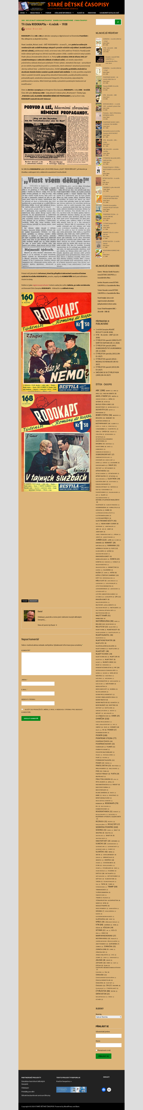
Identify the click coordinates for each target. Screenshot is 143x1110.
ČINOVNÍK (116, 985)
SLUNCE (111, 849)
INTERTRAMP (100, 526)
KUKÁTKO (99, 570)
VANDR (99, 903)
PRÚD (99, 771)
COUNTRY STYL (113, 429)
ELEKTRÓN (114, 479)
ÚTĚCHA (99, 965)
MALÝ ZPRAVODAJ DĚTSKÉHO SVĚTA (106, 610)
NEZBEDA (114, 689)
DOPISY (99, 462)
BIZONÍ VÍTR (102, 410)
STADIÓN (99, 863)
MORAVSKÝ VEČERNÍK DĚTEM (105, 667)
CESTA (98, 426)
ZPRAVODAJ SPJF (101, 952)
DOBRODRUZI (100, 449)
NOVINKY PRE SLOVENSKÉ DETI (105, 694)
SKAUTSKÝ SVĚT (103, 841)
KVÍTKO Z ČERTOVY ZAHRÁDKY (107, 575)
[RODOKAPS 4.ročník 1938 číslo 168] (56, 443)
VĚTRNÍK (100, 930)
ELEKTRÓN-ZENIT (102, 481)
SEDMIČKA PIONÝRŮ (107, 827)
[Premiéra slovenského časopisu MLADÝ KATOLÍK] (99, 208)
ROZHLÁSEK (113, 814)
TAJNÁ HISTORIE (110, 879)
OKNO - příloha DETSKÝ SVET (104, 724)
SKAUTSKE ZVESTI (101, 838)
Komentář (26, 650)
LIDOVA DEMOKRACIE (102, 589)
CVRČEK (105, 431)
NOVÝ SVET (100, 708)
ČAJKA (107, 965)
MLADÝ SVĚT (102, 651)
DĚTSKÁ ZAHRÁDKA (101, 473)
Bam (77, 1106)
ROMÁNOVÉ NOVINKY (102, 809)
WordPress (68, 1106)
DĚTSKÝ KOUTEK (102, 476)
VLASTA (99, 914)
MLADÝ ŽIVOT (110, 659)
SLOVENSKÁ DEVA (112, 844)
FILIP (98, 489)
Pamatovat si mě (104, 1050)
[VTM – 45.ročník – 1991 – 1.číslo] (99, 143)
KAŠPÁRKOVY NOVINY (103, 548)
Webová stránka (28, 699)
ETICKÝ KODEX (113, 481)
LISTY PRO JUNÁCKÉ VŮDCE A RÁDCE (107, 594)
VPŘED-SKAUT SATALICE (112, 922)
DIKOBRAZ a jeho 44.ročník (111, 187)
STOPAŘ (99, 868)
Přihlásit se (103, 1056)
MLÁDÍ (99, 665)
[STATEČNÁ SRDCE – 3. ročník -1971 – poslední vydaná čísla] (98, 107)
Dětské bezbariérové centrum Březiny (35, 1095)
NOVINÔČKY (114, 702)
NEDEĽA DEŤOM (101, 686)
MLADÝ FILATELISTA (114, 632)
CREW (98, 431)
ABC (100, 390)
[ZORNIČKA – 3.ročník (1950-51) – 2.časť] (99, 42)
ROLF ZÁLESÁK (106, 806)
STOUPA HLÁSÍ (108, 868)
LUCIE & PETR (109, 597)
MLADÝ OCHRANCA (102, 648)
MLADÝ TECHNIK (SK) (102, 657)
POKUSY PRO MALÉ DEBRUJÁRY (105, 752)
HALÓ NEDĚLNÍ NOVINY (102, 497)
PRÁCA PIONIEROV (102, 768)
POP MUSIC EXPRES (109, 755)
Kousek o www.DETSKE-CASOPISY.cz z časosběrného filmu (113, 59)
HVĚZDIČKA (100, 510)
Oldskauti (25, 1088)
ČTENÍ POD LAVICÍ (112, 988)
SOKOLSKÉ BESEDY (109, 854)
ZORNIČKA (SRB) (102, 949)
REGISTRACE (35, 13)
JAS (104, 529)
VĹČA (114, 930)
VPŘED (100, 922)
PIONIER (111, 730)
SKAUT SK (110, 835)
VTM (99, 924)
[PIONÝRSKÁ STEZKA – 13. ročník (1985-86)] (99, 217)
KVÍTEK (113, 573)
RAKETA (113, 792)
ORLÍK (106, 727)
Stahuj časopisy (80, 20)
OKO (115, 724)
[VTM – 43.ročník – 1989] (99, 98)
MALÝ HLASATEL (115, 607)
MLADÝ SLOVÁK (114, 648)
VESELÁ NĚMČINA (110, 911)
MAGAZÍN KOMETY (102, 599)
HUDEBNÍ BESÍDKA (102, 507)
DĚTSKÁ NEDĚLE (102, 471)
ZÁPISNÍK (101, 963)
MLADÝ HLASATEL (104, 635)
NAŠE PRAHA (109, 676)
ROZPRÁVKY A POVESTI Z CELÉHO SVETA (108, 818)
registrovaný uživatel (41, 285)
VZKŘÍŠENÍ (108, 925)
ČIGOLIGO (100, 985)
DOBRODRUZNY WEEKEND (103, 452)
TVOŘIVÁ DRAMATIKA (103, 892)
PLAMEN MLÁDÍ (101, 747)
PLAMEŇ (111, 747)
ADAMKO (109, 390)
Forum (48, 13)
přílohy (111, 782)
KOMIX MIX (108, 562)
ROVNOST (116, 811)
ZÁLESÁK (100, 960)
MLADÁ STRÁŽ (113, 627)
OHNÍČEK (102, 718)
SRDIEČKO (100, 860)
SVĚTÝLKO (100, 879)
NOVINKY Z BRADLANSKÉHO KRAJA (107, 697)
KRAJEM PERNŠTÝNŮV (102, 564)
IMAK (98, 523)
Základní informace (63, 13)
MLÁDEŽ (99, 662)
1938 (23, 20)
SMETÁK (99, 854)
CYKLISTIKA (100, 434)
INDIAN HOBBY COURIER (109, 524)
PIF (104, 730)
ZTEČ (113, 955)
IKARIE (108, 510)
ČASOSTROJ (100, 972)
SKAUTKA (109, 833)
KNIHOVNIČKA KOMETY (104, 556)
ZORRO (112, 949)
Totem (100, 290)
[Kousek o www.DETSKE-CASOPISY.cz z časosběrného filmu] (100, 59)
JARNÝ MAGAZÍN (110, 526)
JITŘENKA (117, 534)
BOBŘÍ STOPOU (104, 415)
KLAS (114, 548)
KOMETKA (100, 562)
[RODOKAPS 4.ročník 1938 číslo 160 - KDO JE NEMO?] (56, 342)
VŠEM (98, 933)
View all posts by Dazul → (47, 625)
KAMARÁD (100, 543)
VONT (112, 919)
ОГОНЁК (99, 999)
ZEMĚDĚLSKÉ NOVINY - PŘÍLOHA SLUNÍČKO (107, 941)
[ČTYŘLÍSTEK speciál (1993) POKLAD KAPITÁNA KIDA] (99, 199)
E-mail (24, 689)
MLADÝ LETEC (101, 643)
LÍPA (118, 597)
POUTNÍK (105, 757)
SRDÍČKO (109, 860)
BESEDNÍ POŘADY (101, 407)
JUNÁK (101, 539)
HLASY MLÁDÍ (100, 505)
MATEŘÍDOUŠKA (105, 621)
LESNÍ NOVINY (100, 583)
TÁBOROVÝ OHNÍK (101, 895)
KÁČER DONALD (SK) (109, 578)
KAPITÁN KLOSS (101, 545)
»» (71, 1081)
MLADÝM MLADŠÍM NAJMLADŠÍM (106, 646)
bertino (100, 282)
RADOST (116, 784)
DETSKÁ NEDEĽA (110, 434)
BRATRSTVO (117, 415)
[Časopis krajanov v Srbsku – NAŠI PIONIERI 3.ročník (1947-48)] (99, 170)
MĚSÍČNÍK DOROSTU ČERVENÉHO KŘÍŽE (107, 670)
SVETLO (100, 873)
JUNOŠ (99, 537)
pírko (116, 779)
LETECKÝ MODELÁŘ (111, 583)
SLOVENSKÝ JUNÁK (101, 849)
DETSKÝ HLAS (100, 437)
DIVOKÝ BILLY (110, 444)
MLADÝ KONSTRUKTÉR (105, 640)
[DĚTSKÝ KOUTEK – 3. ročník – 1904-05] (98, 244)
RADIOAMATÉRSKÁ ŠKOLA (104, 784)
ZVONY (106, 957)
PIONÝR (101, 735)
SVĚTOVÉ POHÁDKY (113, 876)
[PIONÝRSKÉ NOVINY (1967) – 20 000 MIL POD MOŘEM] (99, 125)
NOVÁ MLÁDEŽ (102, 705)
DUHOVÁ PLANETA (102, 465)
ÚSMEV (109, 963)
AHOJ (99, 393)
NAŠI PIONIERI (111, 684)
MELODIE (100, 624)
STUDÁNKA (112, 871)
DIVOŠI (110, 446)
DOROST (106, 462)
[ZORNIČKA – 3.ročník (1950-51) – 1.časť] (99, 71)
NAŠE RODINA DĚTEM (102, 681)
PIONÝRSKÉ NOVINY (105, 744)
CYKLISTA (113, 431)
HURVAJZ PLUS (114, 507)
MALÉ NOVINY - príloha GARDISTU (106, 605)
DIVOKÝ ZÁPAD (101, 446)
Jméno (24, 680)
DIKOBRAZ (100, 444)
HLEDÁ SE (80, 13)
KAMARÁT (110, 543)
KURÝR (106, 572)
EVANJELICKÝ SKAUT (102, 487)
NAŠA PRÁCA (100, 676)
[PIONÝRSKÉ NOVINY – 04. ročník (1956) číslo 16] (99, 80)
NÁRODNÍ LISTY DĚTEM (102, 710)
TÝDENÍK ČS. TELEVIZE (103, 898)
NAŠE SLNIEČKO (115, 681)
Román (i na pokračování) (63, 20)
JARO (98, 529)
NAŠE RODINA (109, 678)
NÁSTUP (113, 710)
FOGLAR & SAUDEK (114, 492)
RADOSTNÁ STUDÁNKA (103, 787)
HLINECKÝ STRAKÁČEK (112, 505)
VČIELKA (108, 927)
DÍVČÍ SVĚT (100, 468)
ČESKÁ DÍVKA (100, 983)
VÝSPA (115, 925)
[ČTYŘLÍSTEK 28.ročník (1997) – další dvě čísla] (99, 161)
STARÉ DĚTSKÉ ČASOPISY (78, 4)
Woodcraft (114, 938)
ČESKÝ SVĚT (110, 983)
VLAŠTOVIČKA (102, 919)
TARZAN (99, 881)
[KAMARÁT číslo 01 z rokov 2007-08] (99, 235)
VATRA (105, 903)
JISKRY (110, 529)
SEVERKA (101, 830)
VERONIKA (100, 911)
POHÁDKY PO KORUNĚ (103, 749)
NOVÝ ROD (113, 705)
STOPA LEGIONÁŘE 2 (109, 865)
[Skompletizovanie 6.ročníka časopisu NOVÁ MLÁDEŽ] (99, 134)
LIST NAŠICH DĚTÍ (101, 591)
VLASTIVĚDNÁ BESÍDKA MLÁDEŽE (105, 916)
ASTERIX (99, 402)
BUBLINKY (110, 418)
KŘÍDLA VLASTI (101, 581)
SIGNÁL (110, 830)
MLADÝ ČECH (100, 659)
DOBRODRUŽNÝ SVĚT (105, 454)
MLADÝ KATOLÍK (100, 638)
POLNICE (99, 755)
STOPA (99, 865)
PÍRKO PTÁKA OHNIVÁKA (104, 779)
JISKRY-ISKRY (100, 532)
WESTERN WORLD (103, 938)
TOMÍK (111, 884)
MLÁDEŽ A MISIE (109, 662)
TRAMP (112, 886)
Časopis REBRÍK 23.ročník (110, 86)
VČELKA (99, 927)
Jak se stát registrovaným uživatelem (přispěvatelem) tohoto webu (107, 301)
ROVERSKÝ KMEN (104, 811)
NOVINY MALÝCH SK (103, 702)
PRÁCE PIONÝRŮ (114, 768)
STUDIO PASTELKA (101, 871)
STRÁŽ (116, 868)
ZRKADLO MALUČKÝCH (103, 955)
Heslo (98, 1041)
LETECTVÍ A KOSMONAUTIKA (104, 586)
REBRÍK (99, 795)
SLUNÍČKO (102, 852)
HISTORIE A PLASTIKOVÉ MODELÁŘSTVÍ (107, 501)
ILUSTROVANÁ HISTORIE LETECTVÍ (105, 513)
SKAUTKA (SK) (100, 835)
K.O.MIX (118, 540)
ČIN (109, 985)
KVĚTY (99, 578)
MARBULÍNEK (100, 618)
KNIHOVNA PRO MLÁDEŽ (103, 554)
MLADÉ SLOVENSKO (102, 632)
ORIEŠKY (99, 727)
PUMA (106, 771)
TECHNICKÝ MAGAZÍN (109, 881)
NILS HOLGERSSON (102, 692)
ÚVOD (22, 13)
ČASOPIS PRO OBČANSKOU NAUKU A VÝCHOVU (108, 968)
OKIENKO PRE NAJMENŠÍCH (104, 722)
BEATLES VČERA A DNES (105, 404)
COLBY (104, 426)
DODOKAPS (100, 460)
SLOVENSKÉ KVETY (113, 846)
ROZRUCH (101, 821)
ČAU (107, 972)
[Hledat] (118, 21)
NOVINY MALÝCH (102, 700)
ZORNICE (99, 946)
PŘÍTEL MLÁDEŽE (101, 782)
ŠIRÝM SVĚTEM (103, 994)
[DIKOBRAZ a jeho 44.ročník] (99, 190)
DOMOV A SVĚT (110, 460)
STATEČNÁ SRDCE (109, 863)
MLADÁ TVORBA (101, 629)
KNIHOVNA (92, 13)
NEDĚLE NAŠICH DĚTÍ (102, 689)
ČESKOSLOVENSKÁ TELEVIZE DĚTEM (106, 977)
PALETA (98, 730)
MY (116, 667)
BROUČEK (100, 418)
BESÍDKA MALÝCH (113, 407)
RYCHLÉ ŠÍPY (114, 824)
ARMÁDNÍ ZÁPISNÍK (102, 399)
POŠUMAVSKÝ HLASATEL (105, 760)
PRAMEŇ (100, 763)
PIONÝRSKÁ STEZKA (106, 738)
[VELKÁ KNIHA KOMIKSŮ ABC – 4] (99, 253)
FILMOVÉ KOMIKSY (102, 492)
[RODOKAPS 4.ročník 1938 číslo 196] (56, 543)
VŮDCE (104, 933)
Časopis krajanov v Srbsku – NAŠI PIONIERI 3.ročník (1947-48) (112, 169)
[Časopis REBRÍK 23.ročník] (99, 89)
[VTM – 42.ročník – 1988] (99, 51)
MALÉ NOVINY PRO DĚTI (102, 607)
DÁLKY (112, 465)
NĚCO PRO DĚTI (109, 713)
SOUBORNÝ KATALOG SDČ (109, 13)
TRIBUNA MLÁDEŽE (102, 889)
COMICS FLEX (112, 426)
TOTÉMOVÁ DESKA (101, 887)
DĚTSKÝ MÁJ (113, 476)
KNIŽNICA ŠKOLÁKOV (102, 559)
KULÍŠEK (99, 573)
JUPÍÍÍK (110, 540)
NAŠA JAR (114, 673)
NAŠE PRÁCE (100, 678)
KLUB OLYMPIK (101, 551)
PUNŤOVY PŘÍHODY (103, 774)
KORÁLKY (116, 562)
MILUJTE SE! (102, 627)
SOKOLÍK (99, 857)
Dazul (29, 29)
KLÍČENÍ (110, 551)
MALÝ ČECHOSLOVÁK (103, 613)
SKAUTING (100, 833)
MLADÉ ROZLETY (113, 630)
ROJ (98, 806)
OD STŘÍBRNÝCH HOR (103, 716)
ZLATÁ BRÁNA (114, 944)
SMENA (111, 852)
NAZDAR (106, 673)
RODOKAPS (33, 601)
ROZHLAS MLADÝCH (102, 814)
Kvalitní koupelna (63, 1081)
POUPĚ (99, 757)
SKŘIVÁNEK (115, 841)
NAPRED (99, 673)
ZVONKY (99, 957)
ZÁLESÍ (109, 960)
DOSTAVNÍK (114, 462)
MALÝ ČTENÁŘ (103, 615)
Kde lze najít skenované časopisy (39, 20)
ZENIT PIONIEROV (102, 944)
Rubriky (99, 1014)
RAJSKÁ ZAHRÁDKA (102, 792)
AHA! (116, 390)
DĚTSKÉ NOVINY (113, 473)
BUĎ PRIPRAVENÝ (103, 423)
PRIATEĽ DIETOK (103, 765)
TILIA (98, 884)
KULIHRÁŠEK (108, 570)
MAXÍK (117, 621)
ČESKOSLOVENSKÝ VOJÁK (104, 980)
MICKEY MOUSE (111, 624)
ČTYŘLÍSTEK (103, 991)
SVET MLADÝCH (110, 873)
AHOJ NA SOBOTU (109, 393)
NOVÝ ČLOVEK (109, 708)
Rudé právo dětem (101, 824)
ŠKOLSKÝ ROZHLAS (101, 997)
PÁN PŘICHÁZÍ (101, 776)
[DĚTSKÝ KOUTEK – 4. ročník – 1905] (98, 181)
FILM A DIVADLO (106, 489)
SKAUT (117, 830)
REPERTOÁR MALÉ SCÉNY (104, 798)
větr (108, 930)
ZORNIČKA (110, 946)
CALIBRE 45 (115, 423)
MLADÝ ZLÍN (115, 657)
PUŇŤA (115, 774)
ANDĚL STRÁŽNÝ (103, 396)
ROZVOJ (111, 821)
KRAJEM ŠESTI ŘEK (101, 567)
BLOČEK (112, 410)
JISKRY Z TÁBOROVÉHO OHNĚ (104, 534)
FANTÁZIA (114, 487)
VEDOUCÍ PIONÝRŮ (102, 906)
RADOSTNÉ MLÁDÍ (102, 790)
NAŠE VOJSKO (100, 684)
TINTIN (104, 884)
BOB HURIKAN (100, 412)
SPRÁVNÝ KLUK (108, 857)
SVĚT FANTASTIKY (101, 876)
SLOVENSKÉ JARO (101, 846)
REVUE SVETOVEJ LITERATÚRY (104, 800)
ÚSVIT (115, 963)
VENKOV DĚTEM (114, 908)
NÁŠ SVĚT (99, 713)
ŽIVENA (111, 997)
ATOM (107, 402)
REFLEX (105, 795)
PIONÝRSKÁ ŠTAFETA (104, 741)
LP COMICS (100, 597)
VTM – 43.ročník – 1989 (110, 95)
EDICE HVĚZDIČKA (101, 479)
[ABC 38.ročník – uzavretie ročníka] (99, 152)
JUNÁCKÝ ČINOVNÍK (109, 537)
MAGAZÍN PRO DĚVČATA (102, 602)
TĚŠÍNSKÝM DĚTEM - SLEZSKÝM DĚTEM (108, 900)
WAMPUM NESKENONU (106, 936)
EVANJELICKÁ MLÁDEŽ (103, 484)
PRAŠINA (108, 763)
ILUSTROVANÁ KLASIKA (103, 515)
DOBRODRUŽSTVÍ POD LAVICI (104, 457)
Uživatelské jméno (103, 1031)
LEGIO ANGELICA (112, 580)
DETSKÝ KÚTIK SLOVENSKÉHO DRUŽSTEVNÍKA (104, 440)
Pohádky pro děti (27, 1091)
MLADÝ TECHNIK (104, 654)
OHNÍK (115, 716)
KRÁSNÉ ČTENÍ (113, 567)
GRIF (98, 495)
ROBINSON (100, 803)
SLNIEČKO (101, 844)
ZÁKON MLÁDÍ (114, 957)
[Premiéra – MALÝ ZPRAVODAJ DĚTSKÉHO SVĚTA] (99, 116)
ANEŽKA (115, 396)
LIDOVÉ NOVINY (115, 589)
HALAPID (104, 495)
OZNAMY (114, 727)
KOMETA (115, 559)
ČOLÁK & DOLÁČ (101, 988)
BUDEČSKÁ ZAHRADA (103, 421)
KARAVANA (113, 545)
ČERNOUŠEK (101, 975)
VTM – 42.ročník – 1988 (110, 48)
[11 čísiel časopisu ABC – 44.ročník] (99, 226)
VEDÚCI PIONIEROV (102, 908)
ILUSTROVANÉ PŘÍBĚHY (103, 518)
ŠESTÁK (114, 991)
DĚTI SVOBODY (110, 468)
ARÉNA (111, 399)
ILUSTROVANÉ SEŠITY (106, 521)
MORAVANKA (106, 665)
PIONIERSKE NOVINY (102, 732)
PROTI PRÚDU (116, 765)
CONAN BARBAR (101, 429)
